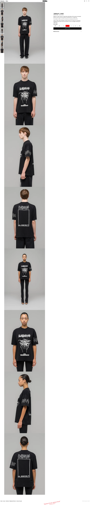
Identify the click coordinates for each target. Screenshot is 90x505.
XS (60, 26)
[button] (87, 1)
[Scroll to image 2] (2, 11)
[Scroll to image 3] (2, 18)
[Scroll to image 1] (2, 5)
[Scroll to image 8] (2, 50)
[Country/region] (85, 1)
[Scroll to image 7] (2, 43)
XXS (56, 26)
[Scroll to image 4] (2, 24)
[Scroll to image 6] (2, 37)
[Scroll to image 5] (2, 31)
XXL (80, 26)
